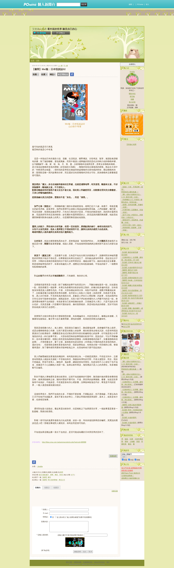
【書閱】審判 (46, 477)
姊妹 (126, 439)
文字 (72, 475)
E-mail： (46, 513)
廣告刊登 (69, 562)
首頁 (32, 60)
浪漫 (138, 441)
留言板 (132, 96)
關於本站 (132, 94)
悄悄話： (46, 517)
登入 (147, 4)
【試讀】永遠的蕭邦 (128, 418)
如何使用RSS (136, 324)
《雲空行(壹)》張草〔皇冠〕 (131, 225)
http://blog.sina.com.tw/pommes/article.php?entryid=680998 (64, 442)
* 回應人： (45, 509)
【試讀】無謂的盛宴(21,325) (131, 296)
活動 (37, 60)
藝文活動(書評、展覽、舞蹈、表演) (51, 475)
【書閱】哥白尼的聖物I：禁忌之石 (53, 480)
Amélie (40, 466)
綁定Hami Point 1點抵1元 (130, 473)
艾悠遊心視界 (39, 29)
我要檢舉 (113, 456)
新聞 (130, 4)
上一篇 (60, 65)
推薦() (47, 487)
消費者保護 (77, 562)
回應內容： (45, 522)
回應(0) (37, 488)
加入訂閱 (126, 327)
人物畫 (132, 441)
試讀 (131, 439)
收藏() (56, 487)
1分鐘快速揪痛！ (127, 476)
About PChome (99, 562)
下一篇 (66, 65)
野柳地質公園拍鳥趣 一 (129, 192)
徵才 (108, 562)
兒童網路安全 (87, 562)
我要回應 (115, 491)
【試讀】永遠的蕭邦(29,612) (131, 268)
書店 (129, 444)
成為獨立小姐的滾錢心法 (130, 478)
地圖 (132, 99)
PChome (140, 4)
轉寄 (61, 472)
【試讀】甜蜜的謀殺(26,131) (131, 278)
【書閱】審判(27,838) (129, 270)
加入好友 (132, 102)
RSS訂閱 (126, 324)
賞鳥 (126, 441)
